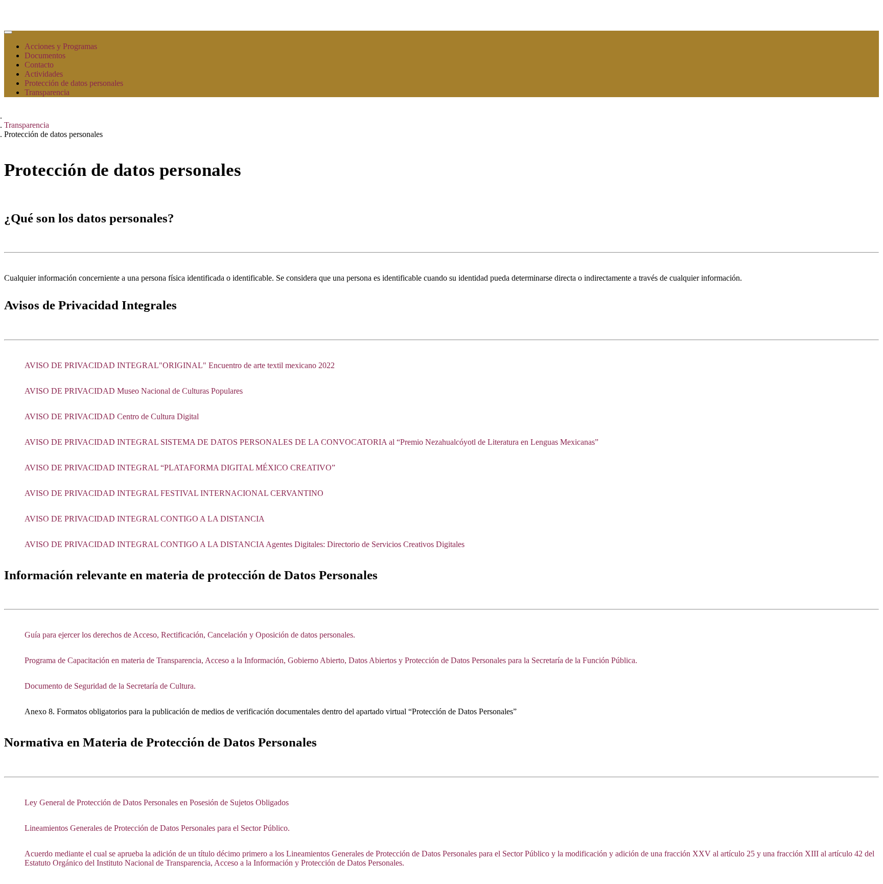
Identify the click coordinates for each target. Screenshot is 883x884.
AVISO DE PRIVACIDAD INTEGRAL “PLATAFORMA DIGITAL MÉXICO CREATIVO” (180, 467)
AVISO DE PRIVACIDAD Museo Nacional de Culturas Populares (134, 391)
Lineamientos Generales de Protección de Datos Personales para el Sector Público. (157, 828)
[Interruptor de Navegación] (8, 32)
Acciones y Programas (61, 46)
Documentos (45, 55)
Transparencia (47, 92)
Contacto (39, 64)
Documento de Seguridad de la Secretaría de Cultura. (110, 686)
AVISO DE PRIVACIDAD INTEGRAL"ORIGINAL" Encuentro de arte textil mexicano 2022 (180, 365)
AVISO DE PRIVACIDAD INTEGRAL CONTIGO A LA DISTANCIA (145, 518)
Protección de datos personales (74, 83)
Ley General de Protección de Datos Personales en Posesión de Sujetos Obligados (157, 802)
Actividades (44, 74)
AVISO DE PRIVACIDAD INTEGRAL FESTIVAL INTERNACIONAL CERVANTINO (174, 493)
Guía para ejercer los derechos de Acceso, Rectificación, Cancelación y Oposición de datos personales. (190, 634)
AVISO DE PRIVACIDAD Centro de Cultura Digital (112, 416)
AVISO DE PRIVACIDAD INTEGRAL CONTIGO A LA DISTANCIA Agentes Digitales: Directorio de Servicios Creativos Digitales (244, 544)
